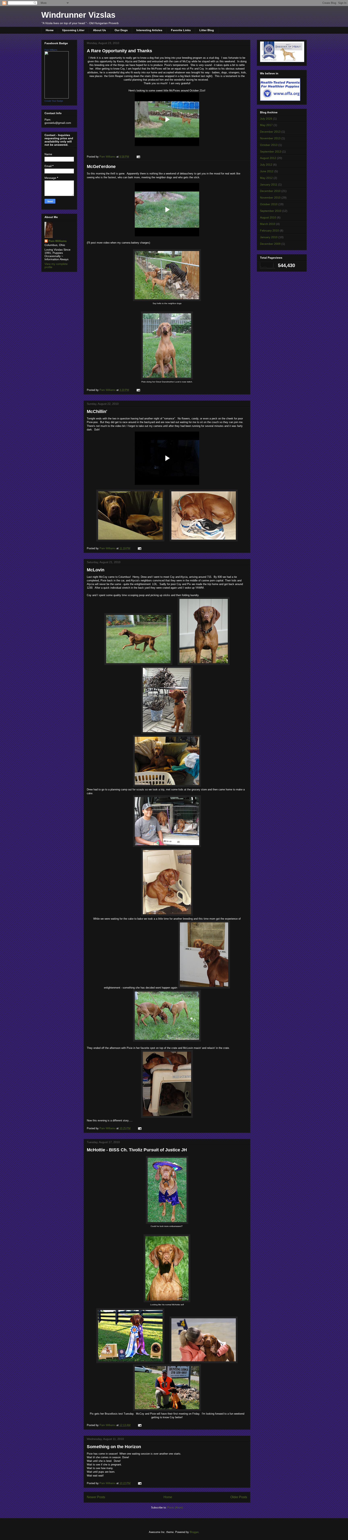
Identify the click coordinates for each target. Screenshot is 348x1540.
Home (50, 30)
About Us (99, 30)
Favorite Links (181, 30)
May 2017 (266, 125)
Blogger (194, 1532)
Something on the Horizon (114, 1446)
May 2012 (266, 177)
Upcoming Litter (73, 30)
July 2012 (266, 164)
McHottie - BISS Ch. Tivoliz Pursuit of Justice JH (137, 1149)
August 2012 (268, 158)
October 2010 (269, 204)
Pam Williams (51, 50)
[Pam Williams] (57, 97)
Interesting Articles (149, 30)
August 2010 (268, 217)
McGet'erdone (101, 166)
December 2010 (270, 191)
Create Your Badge (54, 101)
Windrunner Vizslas (78, 14)
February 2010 (269, 230)
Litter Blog (206, 30)
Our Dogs (121, 30)
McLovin (95, 569)
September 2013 (270, 151)
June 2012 (266, 171)
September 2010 (270, 210)
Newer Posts (96, 1497)
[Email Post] (138, 156)
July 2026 (266, 118)
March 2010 (267, 223)
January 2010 (269, 237)
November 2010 (270, 197)
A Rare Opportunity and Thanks (119, 50)
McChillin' (97, 411)
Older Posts (238, 1497)
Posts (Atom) (175, 1507)
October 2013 (269, 145)
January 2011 (268, 184)
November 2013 (270, 138)
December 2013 (270, 131)
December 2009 (270, 243)
